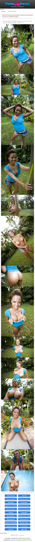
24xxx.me (21, 535)
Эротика (10, 529)
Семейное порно (11, 526)
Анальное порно (11, 499)
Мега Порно (3, 533)
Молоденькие (11, 519)
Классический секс (24, 509)
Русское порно (24, 522)
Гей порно (11, 502)
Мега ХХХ (24, 529)
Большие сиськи (12, 11)
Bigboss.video (14, 535)
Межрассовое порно (24, 516)
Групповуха (24, 502)
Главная (3, 11)
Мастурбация (11, 516)
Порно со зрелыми (10, 522)
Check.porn (21, 6)
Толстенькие (24, 526)
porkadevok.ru (15, 538)
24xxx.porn (14, 6)
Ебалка (2, 9)
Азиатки (24, 495)
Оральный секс (24, 519)
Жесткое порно (11, 509)
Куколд (11, 512)
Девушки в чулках (11, 505)
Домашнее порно (24, 505)
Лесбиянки (24, 512)
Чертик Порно (11, 495)
